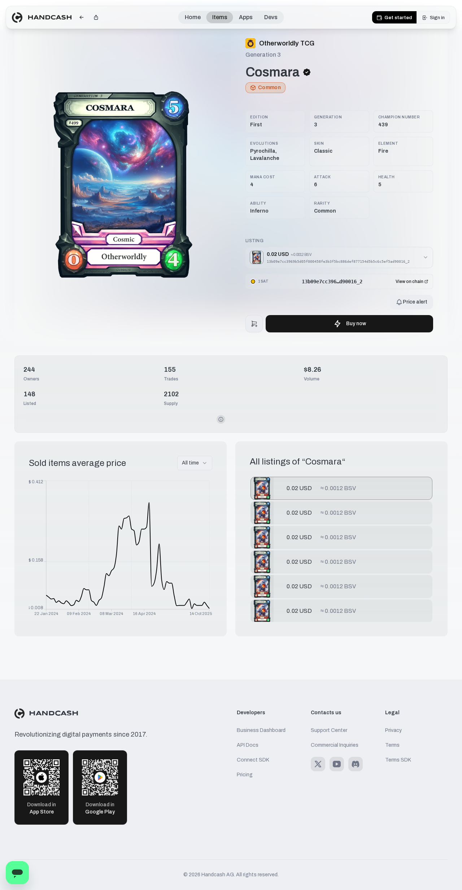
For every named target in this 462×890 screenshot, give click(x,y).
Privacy (393, 730)
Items (219, 17)
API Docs (247, 745)
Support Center (329, 730)
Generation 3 (263, 55)
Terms (392, 745)
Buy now (356, 323)
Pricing (245, 774)
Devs (271, 17)
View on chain (409, 281)
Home (193, 17)
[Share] (96, 17)
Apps (246, 17)
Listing (254, 240)
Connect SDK (253, 760)
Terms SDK (398, 760)
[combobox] (194, 463)
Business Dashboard (261, 730)
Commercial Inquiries (334, 745)
